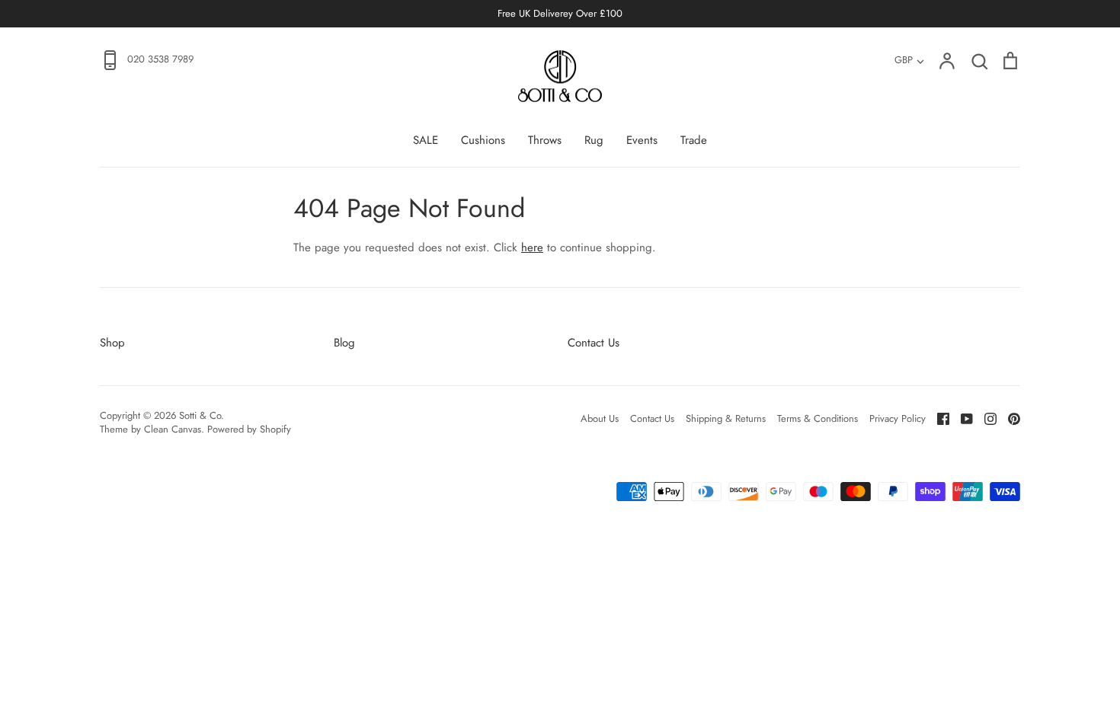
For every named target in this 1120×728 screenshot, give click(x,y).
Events (642, 140)
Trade (693, 140)
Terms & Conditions (817, 418)
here (532, 247)
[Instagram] (985, 418)
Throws (545, 140)
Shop (112, 342)
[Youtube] (961, 418)
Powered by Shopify (249, 429)
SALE (425, 140)
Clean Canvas (172, 429)
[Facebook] (937, 418)
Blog (344, 342)
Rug (593, 140)
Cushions (483, 140)
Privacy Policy (897, 418)
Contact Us (593, 342)
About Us (600, 418)
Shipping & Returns (726, 418)
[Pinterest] (1008, 418)
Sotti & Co (200, 415)
